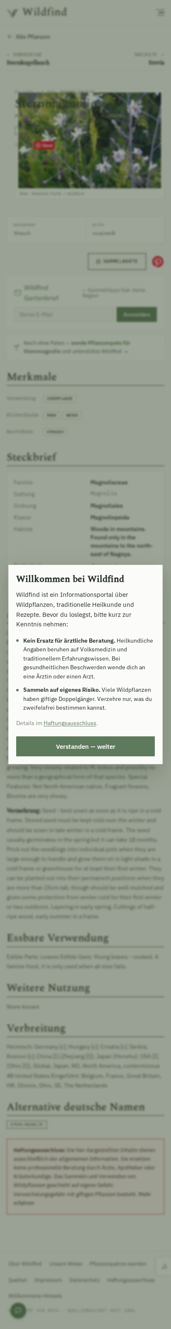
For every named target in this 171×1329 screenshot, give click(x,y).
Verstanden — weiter (85, 746)
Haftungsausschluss (70, 723)
